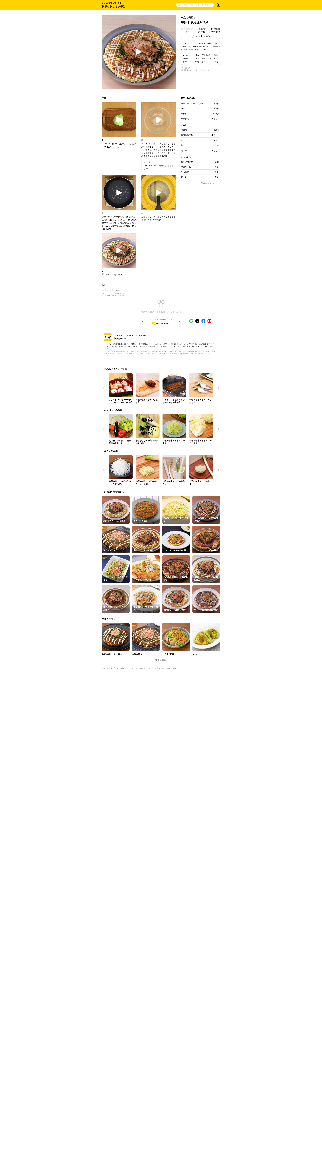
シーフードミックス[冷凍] (192, 103)
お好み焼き (142, 668)
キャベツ (185, 108)
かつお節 (185, 172)
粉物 (111, 668)
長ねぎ (184, 113)
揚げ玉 (184, 150)
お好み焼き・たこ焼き (125, 668)
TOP (103, 668)
